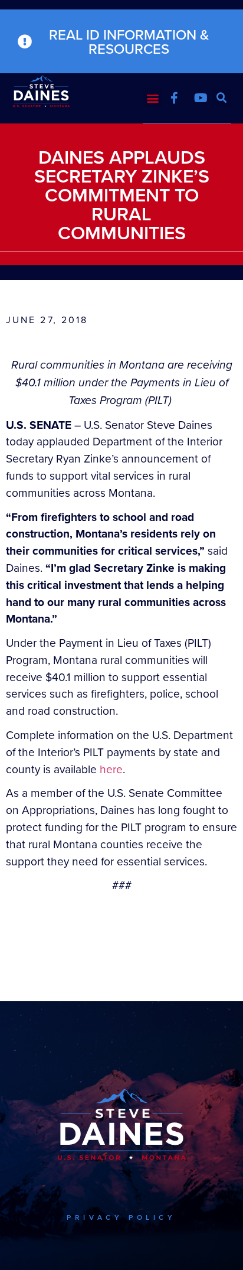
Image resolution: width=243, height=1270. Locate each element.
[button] (152, 98)
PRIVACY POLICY (121, 1217)
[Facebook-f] (174, 98)
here (111, 769)
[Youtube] (200, 98)
